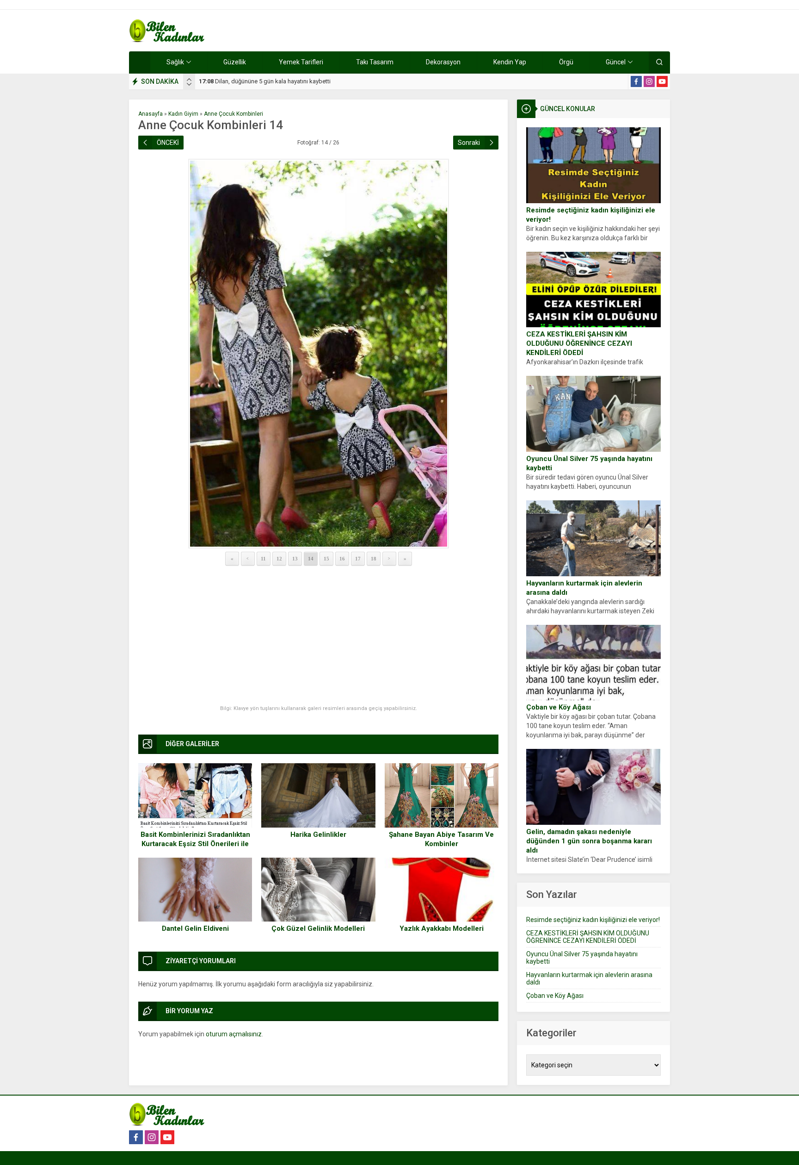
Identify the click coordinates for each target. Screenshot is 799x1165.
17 (358, 558)
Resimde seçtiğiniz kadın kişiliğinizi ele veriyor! (590, 215)
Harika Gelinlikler (318, 834)
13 (295, 558)
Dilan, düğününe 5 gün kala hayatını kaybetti (265, 81)
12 (279, 558)
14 (310, 558)
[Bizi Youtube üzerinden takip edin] (662, 81)
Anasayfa (150, 114)
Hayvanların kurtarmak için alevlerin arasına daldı (584, 588)
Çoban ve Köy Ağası (558, 707)
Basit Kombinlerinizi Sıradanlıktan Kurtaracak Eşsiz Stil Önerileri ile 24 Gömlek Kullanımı (195, 843)
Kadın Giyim (183, 114)
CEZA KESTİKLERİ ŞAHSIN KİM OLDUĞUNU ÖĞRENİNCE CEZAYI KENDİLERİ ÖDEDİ (579, 343)
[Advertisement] (318, 636)
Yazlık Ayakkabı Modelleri (442, 928)
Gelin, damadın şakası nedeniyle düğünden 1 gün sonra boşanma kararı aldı (589, 841)
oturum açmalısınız (234, 1034)
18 (373, 558)
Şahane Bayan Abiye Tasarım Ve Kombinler (441, 839)
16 (342, 558)
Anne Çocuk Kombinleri (233, 114)
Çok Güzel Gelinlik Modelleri (318, 928)
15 (326, 558)
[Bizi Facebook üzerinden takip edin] (636, 81)
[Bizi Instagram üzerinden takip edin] (649, 81)
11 (263, 558)
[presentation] (189, 79)
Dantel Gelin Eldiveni (195, 928)
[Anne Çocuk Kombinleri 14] (318, 353)
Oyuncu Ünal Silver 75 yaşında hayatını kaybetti (589, 463)
